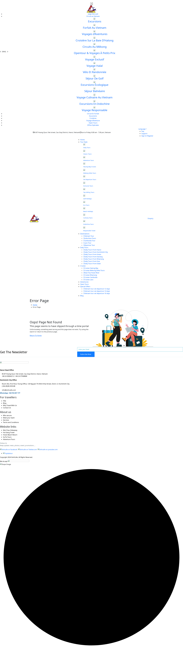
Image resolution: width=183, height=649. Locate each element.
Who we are (7, 415)
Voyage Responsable (94, 110)
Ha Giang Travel (8, 432)
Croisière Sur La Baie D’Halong (94, 40)
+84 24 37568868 (21, 376)
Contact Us (7, 408)
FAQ (4, 401)
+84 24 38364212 (8, 376)
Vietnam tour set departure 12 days (97, 289)
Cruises (83, 266)
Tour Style (83, 142)
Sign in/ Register (147, 136)
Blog (81, 296)
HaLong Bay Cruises (89, 167)
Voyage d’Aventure (93, 120)
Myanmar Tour (89, 245)
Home (82, 140)
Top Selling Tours (88, 192)
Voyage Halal (95, 65)
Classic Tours (87, 154)
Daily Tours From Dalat (92, 264)
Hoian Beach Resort (10, 435)
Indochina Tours (88, 224)
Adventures (84, 282)
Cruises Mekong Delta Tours (94, 270)
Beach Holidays (88, 211)
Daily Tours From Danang (93, 257)
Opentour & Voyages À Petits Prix (94, 53)
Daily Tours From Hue (92, 261)
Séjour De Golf (95, 78)
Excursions (94, 21)
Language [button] (142, 129)
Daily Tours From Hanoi (92, 250)
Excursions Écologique (94, 85)
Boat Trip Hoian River (91, 273)
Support (144, 133)
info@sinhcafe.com (9, 390)
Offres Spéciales (93, 125)
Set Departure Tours (89, 179)
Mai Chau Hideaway (10, 430)
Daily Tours (86, 147)
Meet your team (9, 418)
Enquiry (150, 218)
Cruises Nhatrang (90, 275)
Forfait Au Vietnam (94, 27)
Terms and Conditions (11, 422)
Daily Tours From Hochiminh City (96, 252)
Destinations (84, 234)
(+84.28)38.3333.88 (8, 386)
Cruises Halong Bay (91, 268)
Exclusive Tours (88, 186)
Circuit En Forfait (93, 114)
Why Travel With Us (10, 405)
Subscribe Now (86, 354)
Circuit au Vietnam (93, 16)
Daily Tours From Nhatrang (94, 259)
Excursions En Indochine (94, 104)
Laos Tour (87, 243)
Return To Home (36, 335)
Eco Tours (86, 205)
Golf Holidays (87, 199)
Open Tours (93, 123)
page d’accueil (93, 14)
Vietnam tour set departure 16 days (97, 293)
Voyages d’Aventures (94, 34)
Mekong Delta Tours (89, 173)
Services (6, 420)
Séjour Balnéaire (94, 91)
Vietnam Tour (89, 236)
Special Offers (85, 286)
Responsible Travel (89, 231)
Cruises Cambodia (90, 277)
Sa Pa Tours (7, 437)
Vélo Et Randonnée (94, 72)
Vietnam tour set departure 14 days (97, 291)
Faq (142, 131)
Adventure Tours (88, 160)
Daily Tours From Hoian (92, 254)
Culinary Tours (88, 218)
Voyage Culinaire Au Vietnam (94, 97)
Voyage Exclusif (94, 59)
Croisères (93, 118)
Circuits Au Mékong (95, 46)
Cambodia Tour (89, 241)
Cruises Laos (88, 280)
